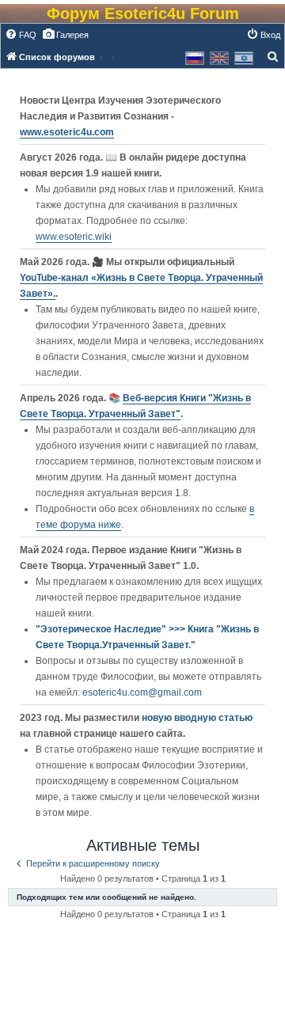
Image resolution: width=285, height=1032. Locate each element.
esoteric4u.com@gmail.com (142, 692)
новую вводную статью (197, 717)
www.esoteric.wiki (74, 236)
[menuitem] (20, 35)
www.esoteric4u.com (67, 132)
